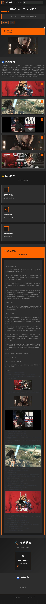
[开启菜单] (33, 2)
